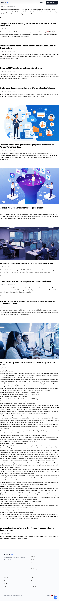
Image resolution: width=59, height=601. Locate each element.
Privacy (33, 580)
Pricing (32, 566)
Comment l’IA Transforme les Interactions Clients (21, 68)
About (5, 580)
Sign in (41, 2)
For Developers (35, 569)
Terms (32, 583)
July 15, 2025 (3, 150)
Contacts (6, 583)
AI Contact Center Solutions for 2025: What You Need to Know (26, 263)
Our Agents (34, 560)
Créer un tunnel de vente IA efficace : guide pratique (22, 207)
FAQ (5, 586)
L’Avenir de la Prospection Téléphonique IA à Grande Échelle (25, 281)
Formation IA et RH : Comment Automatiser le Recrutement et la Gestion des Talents (27, 302)
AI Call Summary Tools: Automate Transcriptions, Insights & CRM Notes (27, 363)
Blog (32, 563)
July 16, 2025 (3, 6)
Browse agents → (52, 2)
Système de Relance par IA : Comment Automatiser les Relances (27, 88)
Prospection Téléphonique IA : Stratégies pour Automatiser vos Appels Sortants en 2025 (27, 145)
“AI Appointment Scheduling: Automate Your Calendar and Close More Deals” (28, 24)
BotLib (4, 3)
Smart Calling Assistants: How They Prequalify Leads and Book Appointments (27, 529)
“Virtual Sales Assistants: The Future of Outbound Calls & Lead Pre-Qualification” (28, 46)
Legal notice (34, 586)
